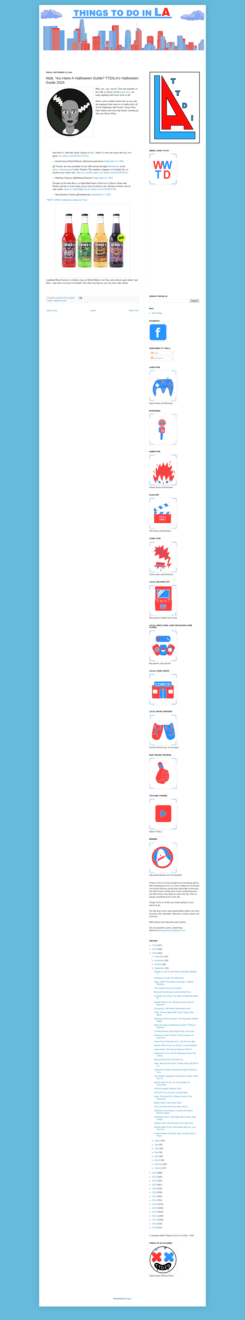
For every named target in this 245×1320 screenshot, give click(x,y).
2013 (154, 1212)
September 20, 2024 (103, 178)
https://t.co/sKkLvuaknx (87, 172)
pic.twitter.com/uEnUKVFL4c (114, 172)
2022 (154, 1177)
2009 (154, 1227)
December (159, 956)
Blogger (128, 1298)
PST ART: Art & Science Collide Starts (171, 1092)
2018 (154, 1192)
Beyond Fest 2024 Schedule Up (168, 1059)
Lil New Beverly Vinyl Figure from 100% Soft (174, 1031)
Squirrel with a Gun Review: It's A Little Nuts (173, 1123)
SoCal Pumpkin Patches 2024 (167, 1088)
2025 (154, 949)
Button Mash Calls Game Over (168, 1103)
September (159, 968)
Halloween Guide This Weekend (169, 978)
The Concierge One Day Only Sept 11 (171, 1106)
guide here (125, 92)
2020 (154, 1185)
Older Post (133, 310)
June (157, 1148)
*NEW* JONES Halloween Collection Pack (67, 200)
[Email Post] (80, 298)
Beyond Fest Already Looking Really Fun (172, 992)
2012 (154, 1216)
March (157, 1160)
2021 (154, 1181)
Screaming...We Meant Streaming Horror (172, 1008)
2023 (154, 1173)
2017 (154, 1196)
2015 (154, 1204)
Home (93, 310)
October (158, 964)
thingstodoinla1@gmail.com (172, 930)
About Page (157, 313)
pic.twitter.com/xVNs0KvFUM (102, 189)
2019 (154, 1188)
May (156, 1152)
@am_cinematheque (62, 169)
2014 (154, 1208)
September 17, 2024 (101, 194)
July (156, 1145)
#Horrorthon (113, 166)
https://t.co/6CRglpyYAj (75, 189)
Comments (158, 358)
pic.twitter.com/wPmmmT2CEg (73, 156)
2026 (154, 945)
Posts (155, 353)
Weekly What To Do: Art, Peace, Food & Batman (175, 1045)
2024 (154, 953)
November (159, 960)
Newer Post (52, 310)
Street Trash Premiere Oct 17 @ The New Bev (175, 1041)
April (156, 1156)
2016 (154, 1200)
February (158, 1164)
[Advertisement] (106, 58)
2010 (154, 1224)
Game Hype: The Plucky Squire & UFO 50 (173, 1049)
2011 (154, 1220)
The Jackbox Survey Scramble (168, 988)
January (158, 1168)
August (157, 1141)
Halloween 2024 (60, 301)
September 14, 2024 (114, 161)
